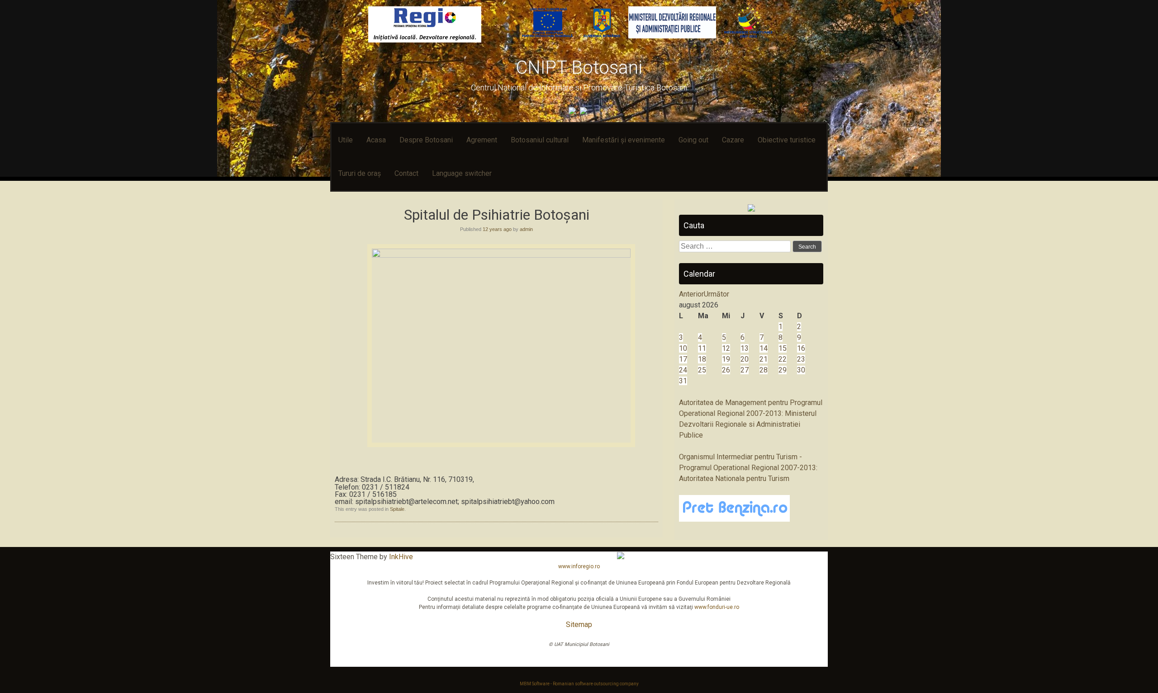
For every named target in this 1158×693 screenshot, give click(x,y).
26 (726, 370)
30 (801, 370)
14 (763, 348)
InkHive (401, 556)
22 (782, 359)
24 (683, 370)
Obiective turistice (787, 140)
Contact (406, 173)
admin (526, 229)
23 (801, 359)
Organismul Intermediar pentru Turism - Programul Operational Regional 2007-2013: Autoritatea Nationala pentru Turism (748, 468)
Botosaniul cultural (540, 140)
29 (782, 370)
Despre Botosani (426, 140)
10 (683, 348)
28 (763, 370)
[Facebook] (573, 112)
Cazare (733, 140)
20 (744, 359)
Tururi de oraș (359, 173)
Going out (693, 140)
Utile (345, 140)
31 (683, 381)
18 (702, 359)
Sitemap (579, 624)
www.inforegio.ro (579, 566)
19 (726, 359)
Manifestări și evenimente (623, 140)
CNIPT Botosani (579, 67)
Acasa (376, 140)
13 (744, 348)
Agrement (481, 140)
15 (782, 348)
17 (683, 359)
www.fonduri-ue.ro (716, 607)
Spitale (397, 509)
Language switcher (462, 173)
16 (801, 348)
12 (726, 348)
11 (702, 348)
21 (763, 359)
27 (744, 370)
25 (702, 370)
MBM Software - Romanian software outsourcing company (579, 683)
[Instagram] (584, 112)
